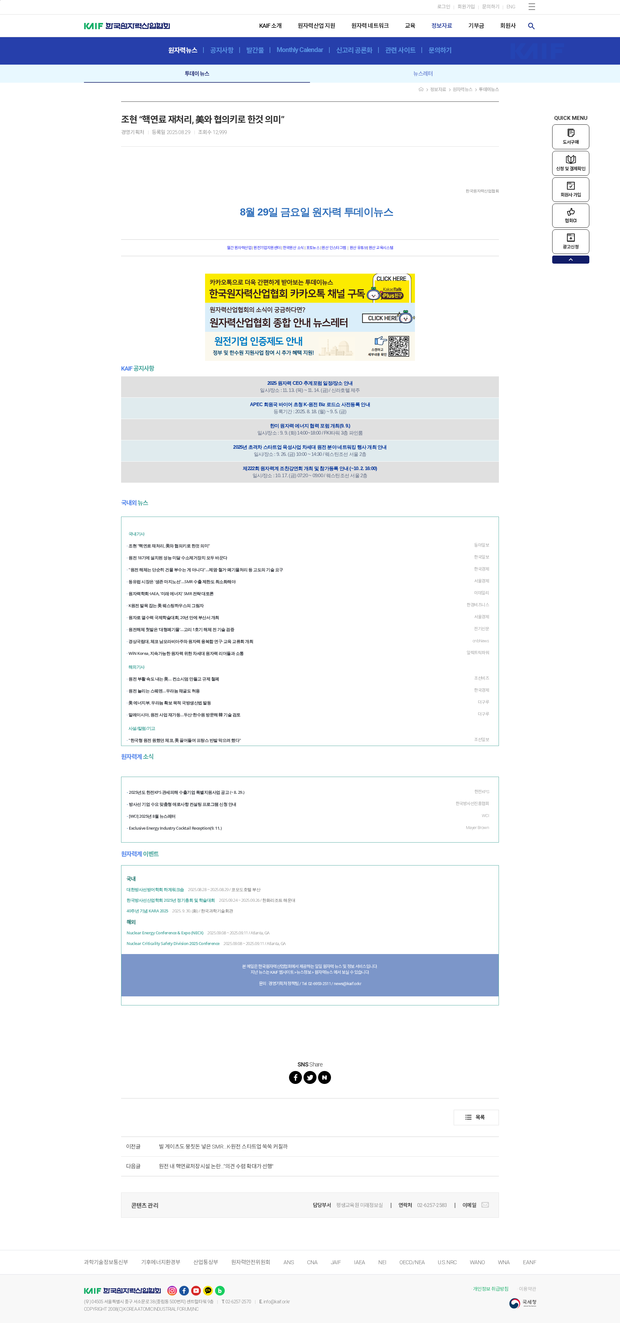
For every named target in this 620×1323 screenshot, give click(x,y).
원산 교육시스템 (381, 248)
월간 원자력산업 (239, 248)
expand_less (571, 260)
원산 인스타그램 (334, 248)
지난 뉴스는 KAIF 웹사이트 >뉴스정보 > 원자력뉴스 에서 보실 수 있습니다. (310, 972)
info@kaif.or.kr (277, 1301)
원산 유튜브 (358, 248)
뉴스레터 (423, 73)
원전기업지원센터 (267, 248)
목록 (475, 1117)
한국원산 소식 (293, 248)
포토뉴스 (313, 248)
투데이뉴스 (197, 73)
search (531, 26)
